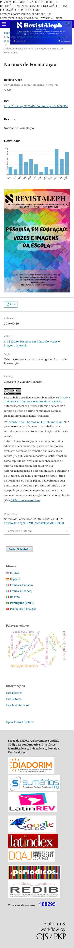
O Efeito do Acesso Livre (25, 500)
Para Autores (14, 699)
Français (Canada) (21, 585)
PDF (12, 304)
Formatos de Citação (19, 531)
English (15, 573)
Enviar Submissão (19, 549)
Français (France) (21, 591)
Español (15, 579)
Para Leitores (14, 692)
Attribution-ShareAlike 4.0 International (36, 422)
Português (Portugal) (23, 608)
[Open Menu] (4, 24)
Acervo (20, 32)
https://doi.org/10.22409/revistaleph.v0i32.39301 (36, 106)
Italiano (15, 597)
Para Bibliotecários (17, 705)
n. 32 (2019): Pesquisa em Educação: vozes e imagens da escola (37, 38)
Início (7, 32)
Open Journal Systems (20, 722)
